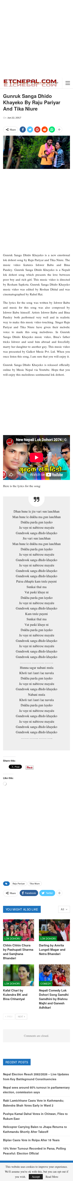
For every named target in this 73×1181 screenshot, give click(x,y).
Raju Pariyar (19, 883)
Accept (36, 1177)
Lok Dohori (12, 938)
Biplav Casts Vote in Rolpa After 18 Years (31, 1140)
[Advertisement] (36, 38)
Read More (52, 1176)
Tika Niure (35, 883)
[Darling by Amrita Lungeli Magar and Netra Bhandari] (54, 930)
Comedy (45, 983)
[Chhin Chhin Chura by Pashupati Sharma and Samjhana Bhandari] (18, 930)
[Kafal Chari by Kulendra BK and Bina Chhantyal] (18, 975)
